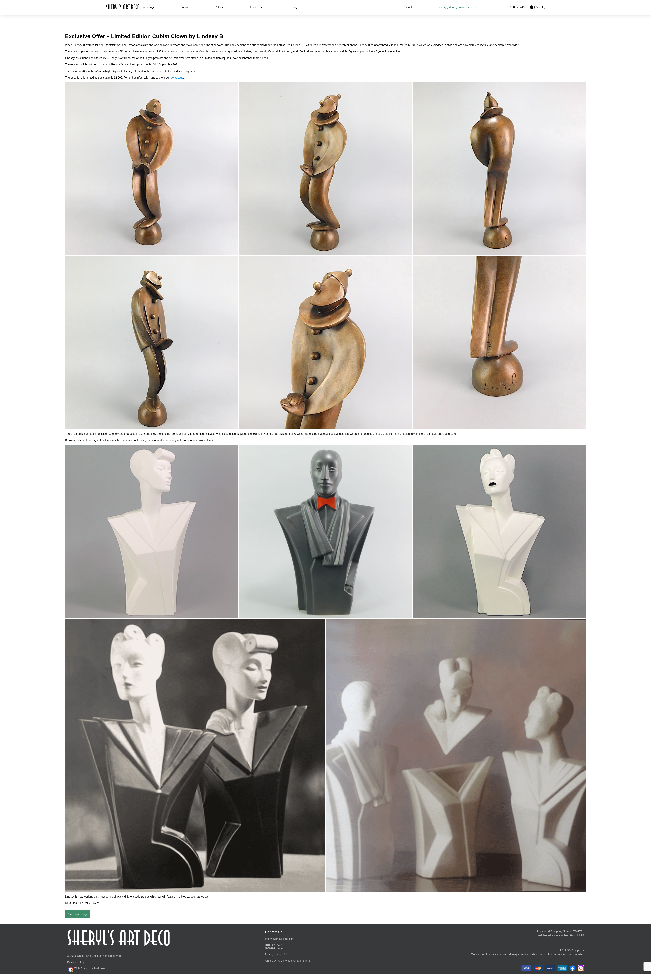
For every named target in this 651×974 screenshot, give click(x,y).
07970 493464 (274, 948)
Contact (407, 7)
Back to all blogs (77, 914)
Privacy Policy (75, 962)
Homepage (148, 7)
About (185, 7)
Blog (294, 7)
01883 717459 (517, 7)
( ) (536, 7)
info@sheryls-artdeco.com (460, 7)
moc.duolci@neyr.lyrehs (279, 938)
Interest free (257, 7)
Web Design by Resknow (89, 968)
